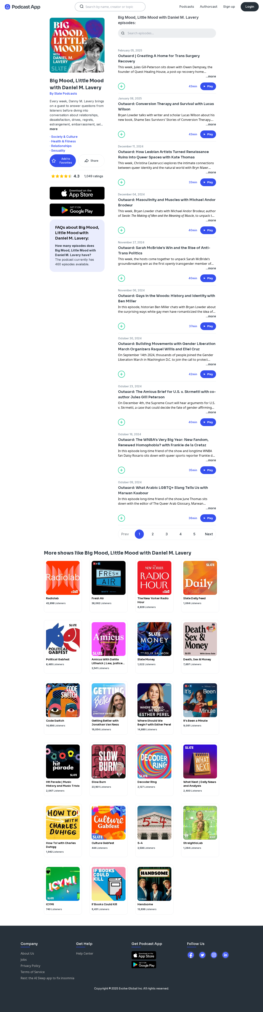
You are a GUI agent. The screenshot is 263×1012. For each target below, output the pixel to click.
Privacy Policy (30, 966)
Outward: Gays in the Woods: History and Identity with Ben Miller (166, 298)
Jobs (24, 959)
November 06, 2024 (131, 290)
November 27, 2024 (131, 242)
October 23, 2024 (130, 386)
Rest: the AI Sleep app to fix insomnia (47, 978)
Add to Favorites (65, 160)
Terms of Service (33, 972)
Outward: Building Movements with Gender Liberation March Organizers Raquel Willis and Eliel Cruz (166, 346)
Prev (125, 534)
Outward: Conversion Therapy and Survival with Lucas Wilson (166, 106)
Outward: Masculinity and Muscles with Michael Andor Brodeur (167, 202)
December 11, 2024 (130, 146)
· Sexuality (57, 150)
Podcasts (186, 7)
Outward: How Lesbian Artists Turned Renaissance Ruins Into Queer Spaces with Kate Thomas (163, 154)
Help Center (84, 953)
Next (209, 534)
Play (210, 86)
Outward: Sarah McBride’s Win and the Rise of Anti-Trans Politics (164, 250)
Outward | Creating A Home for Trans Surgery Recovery (159, 58)
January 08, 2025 (130, 98)
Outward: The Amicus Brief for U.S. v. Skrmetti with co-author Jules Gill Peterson (167, 394)
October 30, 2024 (130, 338)
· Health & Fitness (63, 141)
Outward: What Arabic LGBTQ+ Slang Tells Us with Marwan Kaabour (163, 490)
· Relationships (61, 146)
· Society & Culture (64, 137)
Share (94, 160)
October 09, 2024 (130, 482)
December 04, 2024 (131, 194)
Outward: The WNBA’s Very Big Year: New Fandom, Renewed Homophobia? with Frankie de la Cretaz (163, 442)
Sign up (229, 7)
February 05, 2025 (130, 50)
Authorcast (208, 7)
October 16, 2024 (129, 434)
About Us (27, 953)
